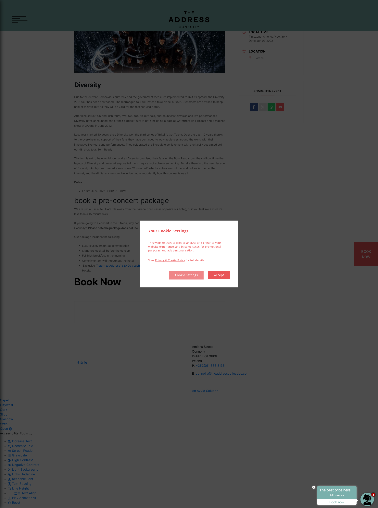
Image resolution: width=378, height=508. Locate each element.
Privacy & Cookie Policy (170, 260)
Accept (219, 275)
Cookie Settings (186, 275)
